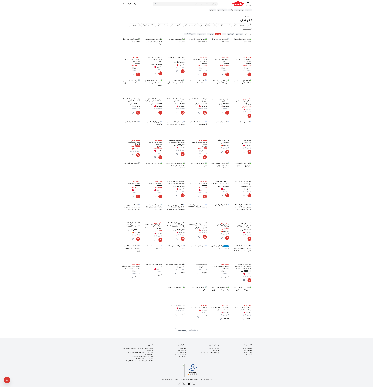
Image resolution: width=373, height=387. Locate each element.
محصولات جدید (222, 10)
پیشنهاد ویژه (239, 10)
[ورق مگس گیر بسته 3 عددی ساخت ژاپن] (220, 88)
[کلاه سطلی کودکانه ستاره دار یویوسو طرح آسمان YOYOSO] (175, 171)
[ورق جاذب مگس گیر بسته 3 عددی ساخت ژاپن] (175, 88)
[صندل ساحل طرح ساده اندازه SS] (153, 254)
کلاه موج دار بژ (246, 140)
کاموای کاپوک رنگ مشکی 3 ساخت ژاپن (243, 102)
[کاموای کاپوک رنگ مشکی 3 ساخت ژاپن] (242, 88)
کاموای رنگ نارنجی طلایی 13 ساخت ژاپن (220, 267)
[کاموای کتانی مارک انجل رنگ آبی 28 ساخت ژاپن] (242, 295)
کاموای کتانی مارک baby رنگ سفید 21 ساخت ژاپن (220, 309)
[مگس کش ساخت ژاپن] (197, 254)
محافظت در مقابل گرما (148, 25)
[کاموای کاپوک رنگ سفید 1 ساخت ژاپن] (197, 130)
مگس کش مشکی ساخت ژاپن (175, 264)
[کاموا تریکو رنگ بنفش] (153, 171)
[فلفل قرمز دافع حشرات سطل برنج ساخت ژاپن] (242, 171)
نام (224, 34)
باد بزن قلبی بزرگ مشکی (177, 306)
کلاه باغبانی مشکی (223, 140)
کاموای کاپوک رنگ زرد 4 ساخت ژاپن (132, 60)
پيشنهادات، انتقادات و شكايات (210, 353)
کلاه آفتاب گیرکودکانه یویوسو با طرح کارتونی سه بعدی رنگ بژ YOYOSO (132, 225)
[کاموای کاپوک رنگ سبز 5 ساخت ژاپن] (242, 47)
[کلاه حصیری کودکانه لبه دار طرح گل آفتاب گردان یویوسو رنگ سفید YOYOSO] (175, 213)
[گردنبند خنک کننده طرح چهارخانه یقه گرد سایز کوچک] (153, 88)
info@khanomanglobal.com (140, 357)
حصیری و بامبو (134, 25)
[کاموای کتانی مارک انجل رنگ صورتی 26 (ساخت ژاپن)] (131, 254)
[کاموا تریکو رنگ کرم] (131, 130)
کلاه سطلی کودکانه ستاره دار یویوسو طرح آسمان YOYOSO (176, 183)
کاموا (249, 25)
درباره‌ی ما (216, 351)
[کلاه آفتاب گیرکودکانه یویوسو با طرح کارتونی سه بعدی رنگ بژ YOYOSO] (131, 213)
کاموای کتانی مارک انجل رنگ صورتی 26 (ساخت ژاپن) (131, 267)
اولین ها (210, 34)
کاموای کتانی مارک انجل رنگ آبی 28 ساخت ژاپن (242, 309)
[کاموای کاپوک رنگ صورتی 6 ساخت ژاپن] (197, 47)
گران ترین (231, 34)
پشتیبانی (212, 10)
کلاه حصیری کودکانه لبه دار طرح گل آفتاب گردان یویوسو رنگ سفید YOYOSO (176, 225)
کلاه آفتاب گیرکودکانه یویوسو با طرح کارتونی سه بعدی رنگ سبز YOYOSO (243, 225)
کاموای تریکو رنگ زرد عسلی (198, 308)
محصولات (248, 10)
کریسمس (204, 25)
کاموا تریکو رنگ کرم (134, 142)
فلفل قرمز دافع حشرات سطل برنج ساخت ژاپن (242, 183)
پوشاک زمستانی (163, 25)
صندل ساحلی (247, 29)
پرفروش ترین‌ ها (247, 353)
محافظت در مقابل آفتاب (224, 25)
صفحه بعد (182, 330)
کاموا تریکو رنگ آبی (223, 225)
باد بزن (211, 25)
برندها (231, 10)
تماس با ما (249, 355)
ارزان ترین (239, 34)
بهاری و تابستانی (239, 25)
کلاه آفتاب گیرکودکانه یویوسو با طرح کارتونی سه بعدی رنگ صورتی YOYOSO (243, 266)
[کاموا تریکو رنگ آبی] (220, 213)
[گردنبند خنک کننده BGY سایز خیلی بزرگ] (197, 88)
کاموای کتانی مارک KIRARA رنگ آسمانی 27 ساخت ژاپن (153, 226)
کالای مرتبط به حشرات (191, 25)
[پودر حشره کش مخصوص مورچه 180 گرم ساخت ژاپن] (175, 130)
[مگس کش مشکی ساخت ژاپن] (175, 254)
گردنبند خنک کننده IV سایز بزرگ (176, 58)
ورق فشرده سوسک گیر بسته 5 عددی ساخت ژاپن (131, 100)
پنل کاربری (183, 348)
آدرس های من (181, 353)
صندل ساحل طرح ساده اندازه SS (153, 265)
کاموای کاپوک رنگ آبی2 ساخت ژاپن (221, 60)
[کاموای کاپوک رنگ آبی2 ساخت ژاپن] (220, 47)
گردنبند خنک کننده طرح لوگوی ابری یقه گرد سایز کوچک (154, 59)
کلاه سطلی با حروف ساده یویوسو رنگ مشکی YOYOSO (198, 224)
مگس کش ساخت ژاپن (200, 264)
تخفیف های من (181, 357)
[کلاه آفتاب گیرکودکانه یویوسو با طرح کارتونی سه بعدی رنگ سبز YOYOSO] (242, 213)
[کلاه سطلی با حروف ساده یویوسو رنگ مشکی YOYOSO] (197, 213)
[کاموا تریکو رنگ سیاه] (131, 171)
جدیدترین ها (201, 34)
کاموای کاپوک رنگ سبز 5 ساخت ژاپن (243, 60)
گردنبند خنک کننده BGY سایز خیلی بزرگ (198, 100)
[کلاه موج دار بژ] (242, 130)
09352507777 (140, 359)
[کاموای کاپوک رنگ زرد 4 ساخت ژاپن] (131, 47)
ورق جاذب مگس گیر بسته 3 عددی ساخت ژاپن (176, 100)
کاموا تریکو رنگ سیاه (133, 184)
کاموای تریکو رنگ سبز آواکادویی (155, 143)
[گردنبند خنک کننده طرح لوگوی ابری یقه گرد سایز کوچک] (153, 47)
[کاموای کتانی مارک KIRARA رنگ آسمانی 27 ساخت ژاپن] (153, 213)
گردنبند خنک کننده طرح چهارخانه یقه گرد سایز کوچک (153, 100)
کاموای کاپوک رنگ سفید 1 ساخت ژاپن (198, 143)
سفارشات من (182, 351)
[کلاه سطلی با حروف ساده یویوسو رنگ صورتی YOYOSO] (220, 171)
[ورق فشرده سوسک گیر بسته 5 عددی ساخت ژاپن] (131, 88)
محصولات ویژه (247, 348)
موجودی (218, 34)
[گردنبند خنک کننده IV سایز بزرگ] (175, 47)
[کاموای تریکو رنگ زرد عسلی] (197, 295)
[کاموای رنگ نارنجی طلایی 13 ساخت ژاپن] (220, 254)
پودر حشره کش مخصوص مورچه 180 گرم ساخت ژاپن (176, 141)
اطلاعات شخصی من (180, 355)
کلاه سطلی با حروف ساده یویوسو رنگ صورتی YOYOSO (220, 183)
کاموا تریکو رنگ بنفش (155, 184)
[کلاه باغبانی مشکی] (220, 130)
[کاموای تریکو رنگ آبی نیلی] (197, 171)
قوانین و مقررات (214, 348)
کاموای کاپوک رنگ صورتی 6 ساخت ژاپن (198, 60)
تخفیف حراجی (247, 57)
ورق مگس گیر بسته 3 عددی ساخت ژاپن (220, 100)
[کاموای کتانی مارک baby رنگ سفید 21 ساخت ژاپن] (220, 295)
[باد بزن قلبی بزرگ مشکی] (175, 295)
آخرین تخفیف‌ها (190, 34)
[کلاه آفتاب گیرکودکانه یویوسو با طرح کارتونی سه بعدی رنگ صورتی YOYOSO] (242, 254)
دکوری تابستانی (176, 25)
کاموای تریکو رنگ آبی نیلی (198, 184)
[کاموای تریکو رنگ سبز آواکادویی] (153, 130)
